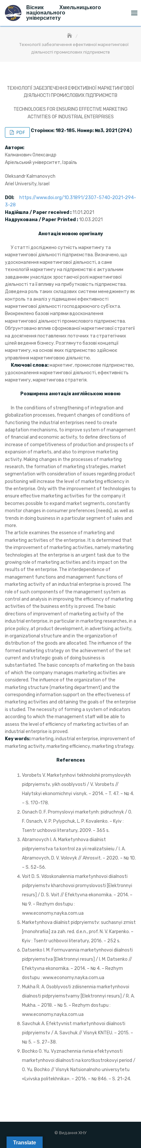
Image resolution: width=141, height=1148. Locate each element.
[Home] (70, 36)
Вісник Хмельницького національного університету (63, 13)
